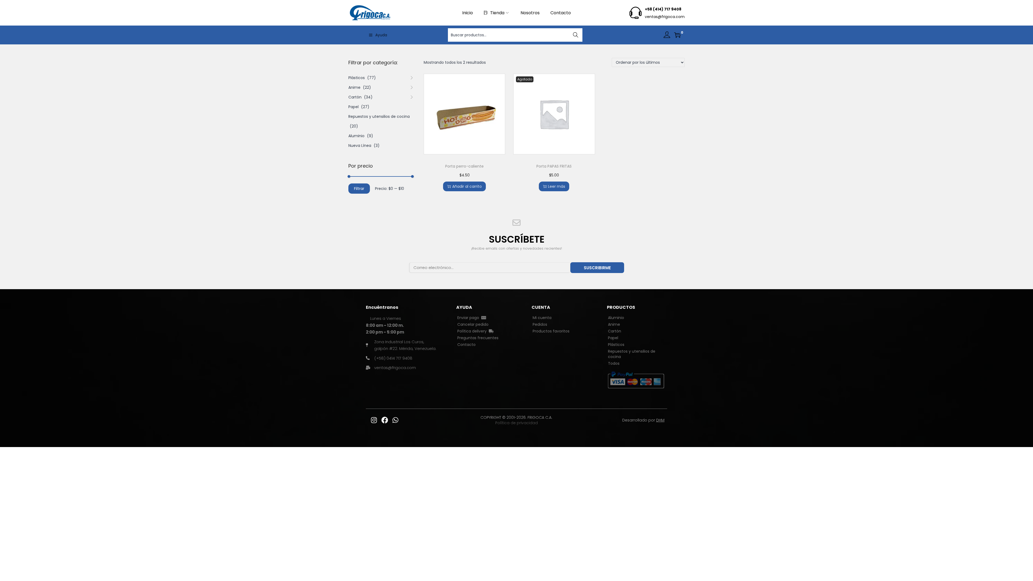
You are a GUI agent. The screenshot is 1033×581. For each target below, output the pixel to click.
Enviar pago (469, 317)
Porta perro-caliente (464, 166)
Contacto (466, 344)
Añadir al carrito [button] (467, 186)
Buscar (575, 35)
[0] (677, 35)
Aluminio (356, 136)
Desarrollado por (643, 420)
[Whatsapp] (395, 420)
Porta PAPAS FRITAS (554, 166)
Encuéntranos (382, 307)
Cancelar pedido (473, 324)
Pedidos (540, 324)
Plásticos (356, 77)
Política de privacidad (516, 423)
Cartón (355, 97)
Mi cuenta (542, 317)
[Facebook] (384, 420)
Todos (614, 363)
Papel (353, 106)
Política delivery (473, 331)
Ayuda (381, 35)
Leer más (556, 186)
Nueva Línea (359, 145)
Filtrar (359, 188)
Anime (354, 87)
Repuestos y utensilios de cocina (379, 116)
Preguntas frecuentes (477, 338)
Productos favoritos (551, 331)
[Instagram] (374, 420)
